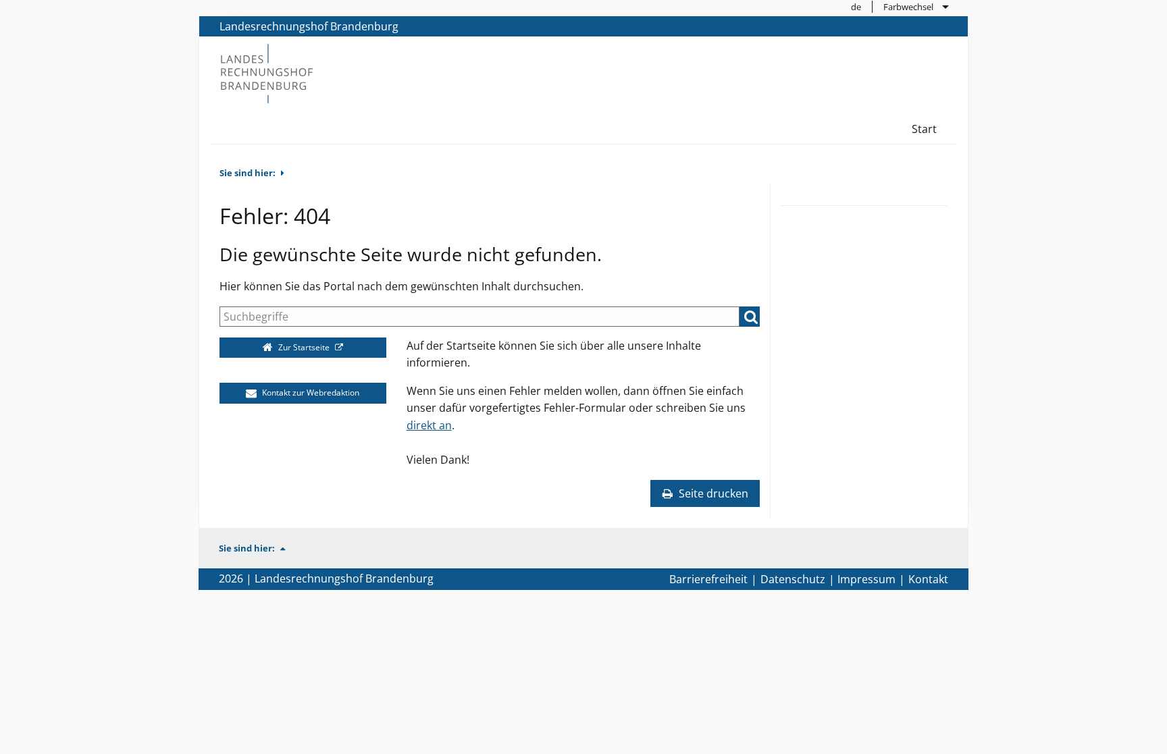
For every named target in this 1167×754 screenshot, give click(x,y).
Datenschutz (792, 579)
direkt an (429, 425)
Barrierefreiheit (708, 579)
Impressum (866, 579)
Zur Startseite (304, 347)
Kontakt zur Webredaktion (309, 392)
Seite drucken (712, 493)
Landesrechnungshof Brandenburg (308, 26)
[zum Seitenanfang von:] (288, 548)
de (856, 7)
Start (924, 129)
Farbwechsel (908, 7)
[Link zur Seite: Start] (266, 72)
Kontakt (928, 579)
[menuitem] (856, 7)
